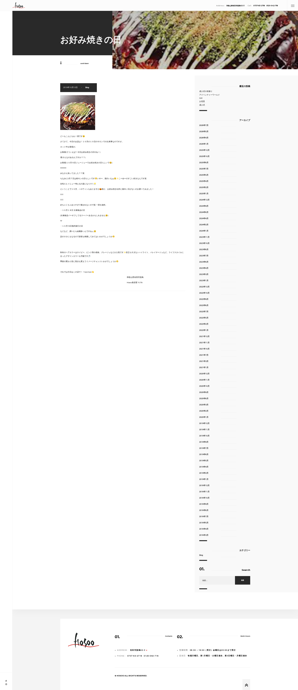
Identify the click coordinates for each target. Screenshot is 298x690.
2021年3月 (203, 361)
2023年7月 (203, 256)
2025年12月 (204, 150)
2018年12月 (204, 485)
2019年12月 (204, 423)
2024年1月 (203, 231)
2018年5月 (203, 523)
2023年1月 (203, 281)
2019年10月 (204, 436)
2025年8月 (203, 163)
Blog (87, 87)
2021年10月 (204, 349)
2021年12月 (204, 336)
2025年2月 (203, 187)
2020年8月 (203, 399)
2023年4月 (203, 268)
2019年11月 (204, 430)
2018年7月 (203, 517)
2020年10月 (204, 386)
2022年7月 (203, 312)
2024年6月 (203, 212)
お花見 (202, 101)
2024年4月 (203, 218)
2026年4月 (203, 138)
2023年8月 (203, 250)
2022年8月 (203, 305)
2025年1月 (203, 194)
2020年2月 (203, 411)
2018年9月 (203, 504)
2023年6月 (203, 262)
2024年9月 (203, 206)
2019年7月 (203, 448)
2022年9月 (203, 299)
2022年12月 (204, 287)
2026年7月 (203, 125)
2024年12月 (204, 200)
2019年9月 (203, 442)
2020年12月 (204, 374)
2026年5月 (203, 132)
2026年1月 (203, 144)
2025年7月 (203, 169)
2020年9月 (203, 392)
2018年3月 (203, 535)
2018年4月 (203, 529)
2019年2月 (203, 473)
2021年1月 (203, 367)
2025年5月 (203, 175)
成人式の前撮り (205, 91)
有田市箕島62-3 (137, 650)
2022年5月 (203, 318)
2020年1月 (203, 417)
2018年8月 (203, 510)
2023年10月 (204, 243)
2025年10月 (204, 156)
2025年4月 (203, 181)
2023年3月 (203, 274)
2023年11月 (204, 237)
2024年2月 (203, 225)
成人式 (202, 105)
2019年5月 (203, 461)
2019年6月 (203, 454)
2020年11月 (204, 380)
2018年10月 (204, 498)
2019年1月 (203, 479)
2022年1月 (203, 330)
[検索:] (217, 580)
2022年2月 (203, 324)
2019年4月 (203, 467)
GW (201, 98)
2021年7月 (203, 355)
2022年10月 (204, 293)
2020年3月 (203, 405)
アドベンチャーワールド (209, 95)
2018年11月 (204, 492)
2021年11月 (204, 343)
